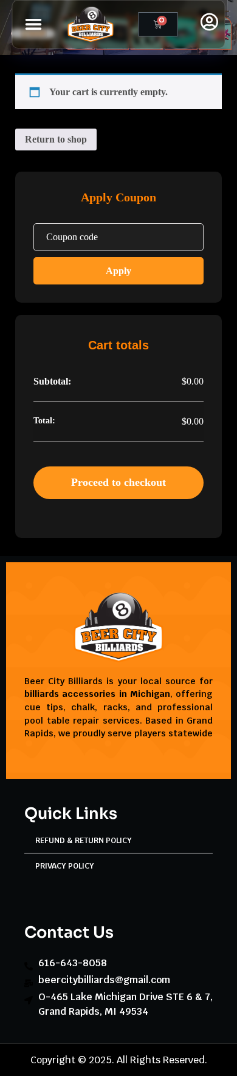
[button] (34, 24)
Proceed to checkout (118, 482)
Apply (118, 271)
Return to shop (56, 139)
